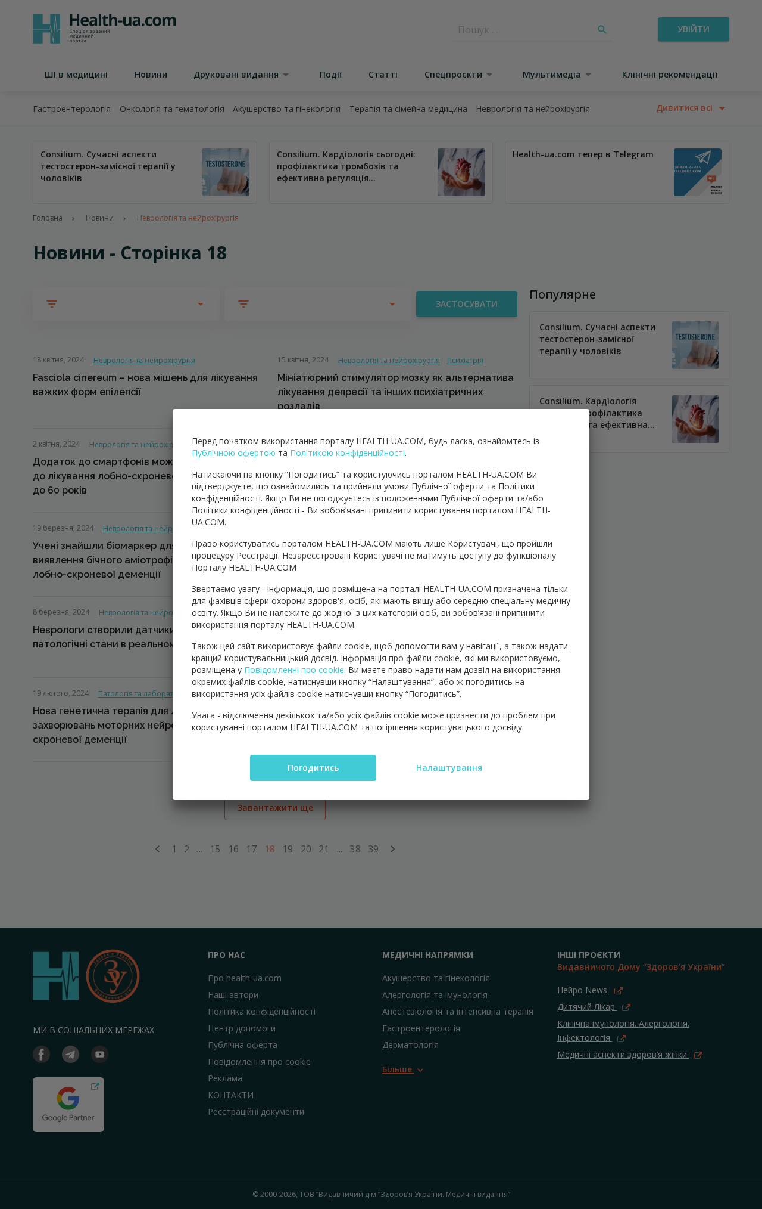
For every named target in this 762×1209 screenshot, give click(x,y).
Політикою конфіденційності (347, 452)
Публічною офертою (234, 452)
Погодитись (313, 767)
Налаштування (449, 767)
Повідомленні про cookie (294, 669)
